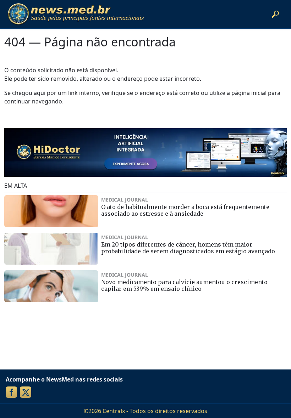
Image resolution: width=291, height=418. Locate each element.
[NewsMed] (75, 14)
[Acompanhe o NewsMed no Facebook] (11, 392)
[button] (275, 14)
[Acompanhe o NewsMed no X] (25, 392)
